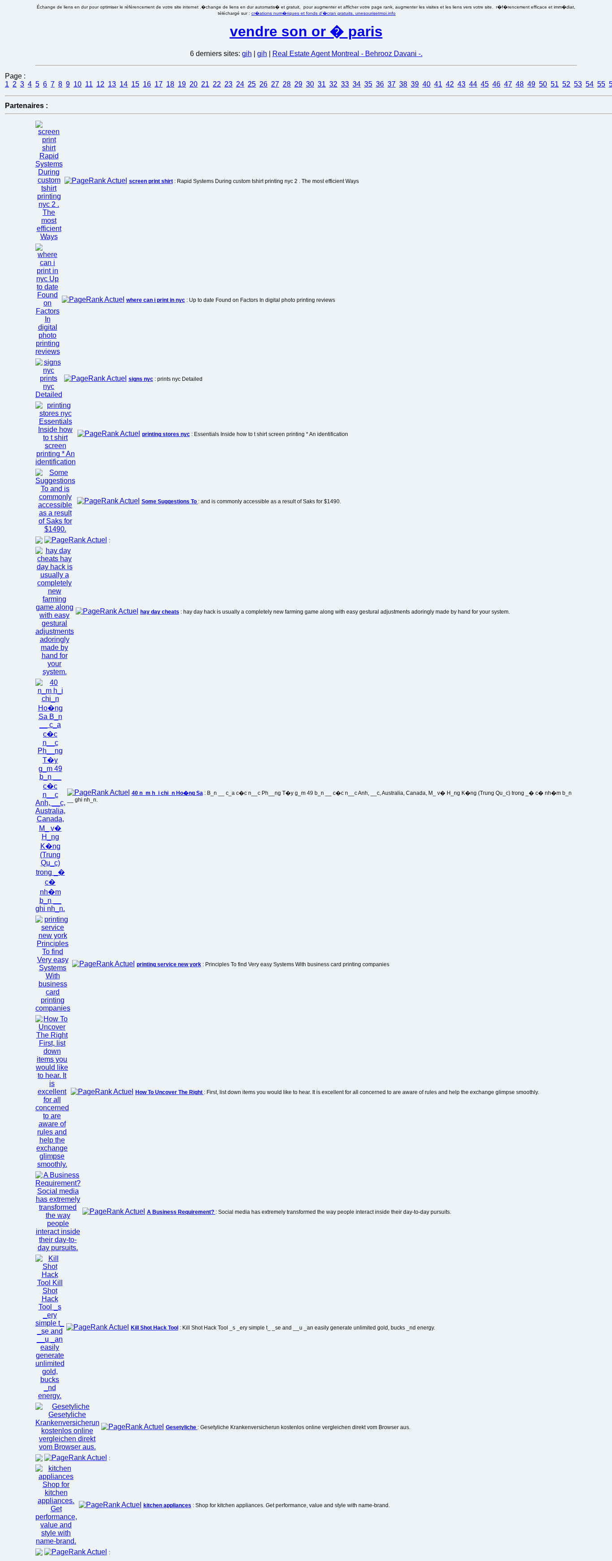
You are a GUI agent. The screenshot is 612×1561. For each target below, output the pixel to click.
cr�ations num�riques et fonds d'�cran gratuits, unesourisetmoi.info (323, 13)
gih (247, 53)
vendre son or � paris (306, 31)
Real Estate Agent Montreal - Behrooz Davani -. (347, 53)
